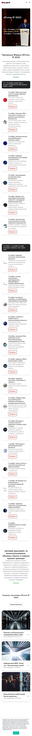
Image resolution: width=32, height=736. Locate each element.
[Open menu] (29, 2)
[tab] (12, 43)
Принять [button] (16, 733)
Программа (12, 107)
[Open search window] (26, 2)
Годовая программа (16, 604)
